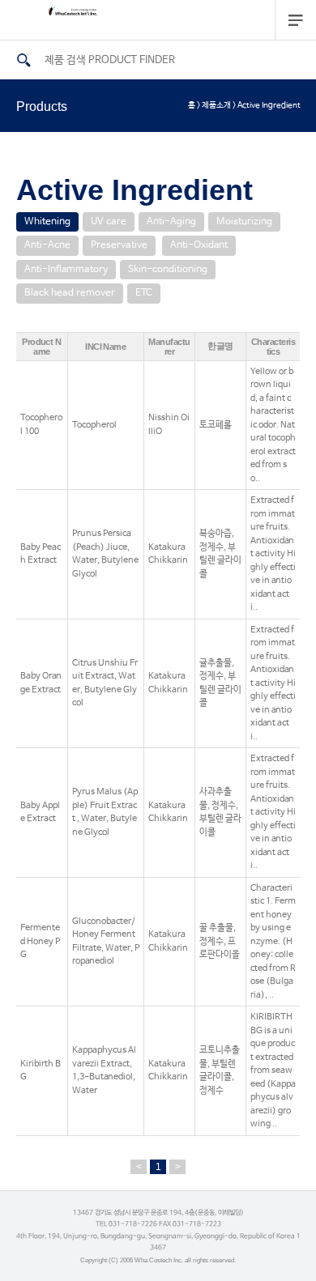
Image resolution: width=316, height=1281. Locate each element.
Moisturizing (244, 222)
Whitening (47, 222)
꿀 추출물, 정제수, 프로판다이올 (219, 941)
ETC (143, 293)
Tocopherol (94, 425)
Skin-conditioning (167, 269)
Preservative (119, 245)
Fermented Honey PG (40, 941)
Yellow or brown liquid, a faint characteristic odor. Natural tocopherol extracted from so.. (273, 425)
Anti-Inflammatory (66, 269)
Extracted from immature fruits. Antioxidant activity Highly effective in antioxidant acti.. (273, 554)
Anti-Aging (171, 222)
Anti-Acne (47, 245)
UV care (108, 222)
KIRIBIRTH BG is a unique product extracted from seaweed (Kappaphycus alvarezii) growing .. (273, 1070)
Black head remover (69, 293)
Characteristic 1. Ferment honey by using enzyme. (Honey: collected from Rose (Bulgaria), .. (273, 941)
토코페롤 (215, 425)
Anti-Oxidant (199, 245)
